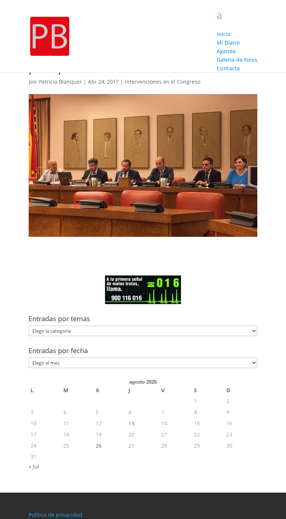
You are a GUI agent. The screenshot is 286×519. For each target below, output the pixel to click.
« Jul (34, 466)
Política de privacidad (55, 514)
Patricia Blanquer (60, 81)
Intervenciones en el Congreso (162, 81)
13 (131, 423)
